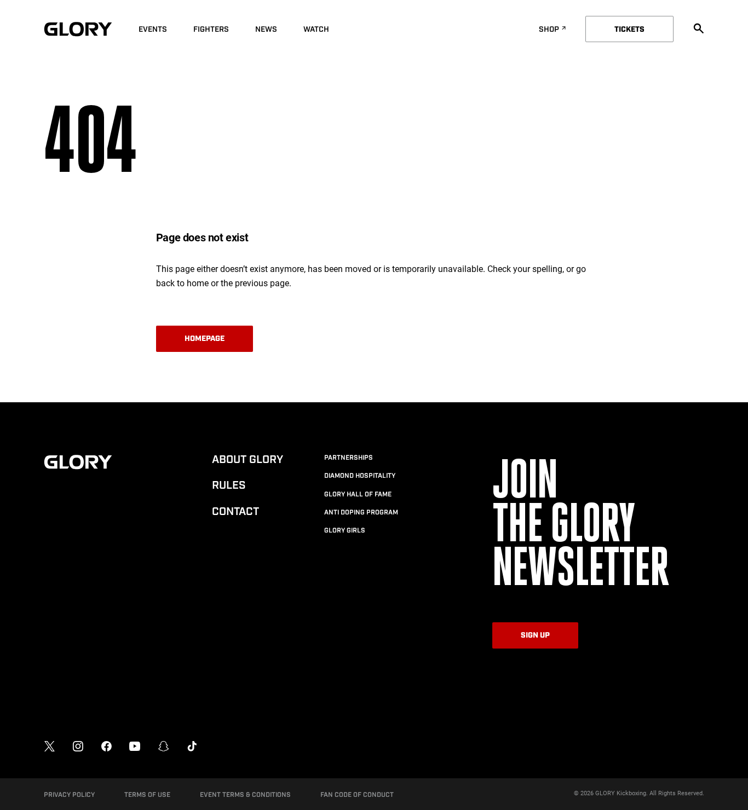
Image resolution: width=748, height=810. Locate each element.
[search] (698, 28)
